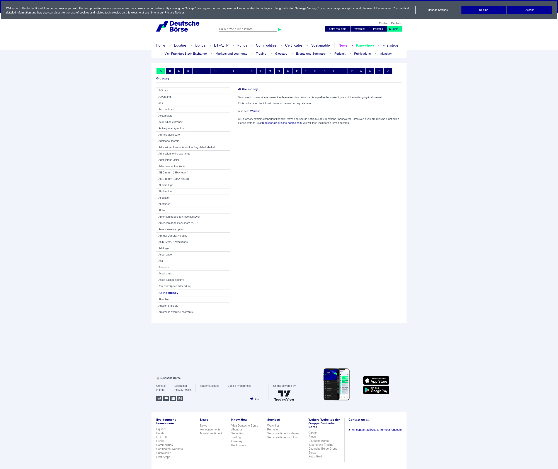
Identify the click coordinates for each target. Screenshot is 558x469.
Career (312, 432)
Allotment (164, 204)
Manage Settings (438, 10)
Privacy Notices (175, 12)
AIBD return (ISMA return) (173, 172)
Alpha (161, 210)
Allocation (164, 197)
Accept (530, 10)
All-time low (165, 191)
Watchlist (359, 28)
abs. (160, 103)
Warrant (255, 111)
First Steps (163, 457)
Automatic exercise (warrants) (176, 312)
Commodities (266, 45)
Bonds (200, 45)
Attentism (163, 299)
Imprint (160, 389)
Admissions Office (169, 159)
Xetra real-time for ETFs (282, 437)
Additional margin (168, 141)
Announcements (210, 429)
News (343, 45)
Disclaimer (180, 385)
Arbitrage (163, 248)
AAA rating (164, 96)
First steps (390, 45)
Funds (242, 45)
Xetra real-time (337, 28)
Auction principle (168, 305)
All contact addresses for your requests (375, 429)
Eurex (312, 452)
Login (395, 28)
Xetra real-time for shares (283, 433)
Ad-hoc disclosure (169, 134)
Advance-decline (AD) (171, 166)
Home (160, 45)
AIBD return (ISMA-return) (173, 178)
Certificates (294, 45)
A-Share (163, 90)
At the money (168, 292)
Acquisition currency (170, 122)
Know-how (365, 45)
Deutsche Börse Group (322, 448)
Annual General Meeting (172, 235)
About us (237, 429)
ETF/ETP (221, 45)
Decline (483, 10)
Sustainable (320, 45)
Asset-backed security (171, 279)
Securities (237, 433)
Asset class (165, 273)
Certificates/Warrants (169, 449)
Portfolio (378, 28)
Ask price (163, 267)
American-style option (171, 229)
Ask (160, 260)
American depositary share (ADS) (178, 223)
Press (312, 436)
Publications (239, 445)
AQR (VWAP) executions (173, 242)
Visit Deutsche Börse (244, 425)
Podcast (339, 53)
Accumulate (165, 115)
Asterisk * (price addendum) (174, 286)
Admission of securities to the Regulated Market (186, 147)
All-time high (165, 185)
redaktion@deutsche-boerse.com (282, 122)
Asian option (165, 254)
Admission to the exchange (174, 153)
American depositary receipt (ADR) (179, 216)
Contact (383, 23)
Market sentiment (211, 433)
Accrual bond (166, 109)
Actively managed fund (171, 128)
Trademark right (209, 385)
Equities (180, 45)
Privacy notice (182, 389)
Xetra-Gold (315, 456)
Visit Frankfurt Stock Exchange (186, 53)
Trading (236, 437)
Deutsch (396, 23)
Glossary (281, 53)
